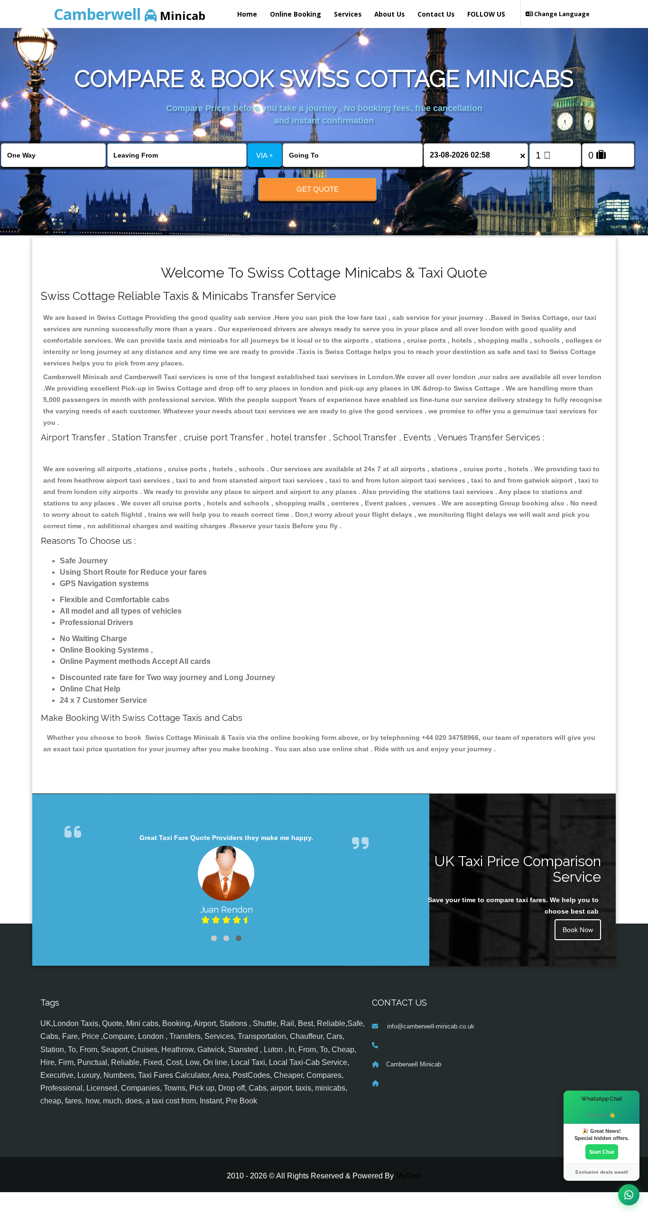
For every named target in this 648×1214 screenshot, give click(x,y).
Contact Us (435, 14)
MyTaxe (409, 1176)
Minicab (129, 14)
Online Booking (295, 14)
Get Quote (317, 189)
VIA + (264, 155)
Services (347, 14)
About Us (389, 14)
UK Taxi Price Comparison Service (518, 869)
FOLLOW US (486, 14)
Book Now (578, 930)
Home (247, 14)
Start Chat (601, 1152)
